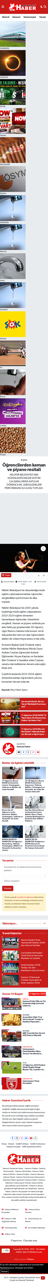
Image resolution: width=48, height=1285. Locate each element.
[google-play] (30, 1241)
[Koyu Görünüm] (42, 7)
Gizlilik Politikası (22, 1144)
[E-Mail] (19, 752)
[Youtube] (38, 752)
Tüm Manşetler (11, 1228)
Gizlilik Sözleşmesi (37, 1144)
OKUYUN (38, 1268)
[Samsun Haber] (8, 748)
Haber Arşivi (10, 1234)
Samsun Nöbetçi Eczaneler (10, 1211)
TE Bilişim (30, 1259)
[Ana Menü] (3, 7)
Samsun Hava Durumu (32, 1211)
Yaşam (42, 17)
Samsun (16, 17)
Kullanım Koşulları (14, 1147)
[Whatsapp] (35, 1138)
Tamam (4, 1271)
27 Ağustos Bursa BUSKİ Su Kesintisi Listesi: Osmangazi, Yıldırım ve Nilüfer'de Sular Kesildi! (11, 785)
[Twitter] (28, 752)
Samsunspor (29, 17)
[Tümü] (44, 923)
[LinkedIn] (26, 1138)
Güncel (5, 17)
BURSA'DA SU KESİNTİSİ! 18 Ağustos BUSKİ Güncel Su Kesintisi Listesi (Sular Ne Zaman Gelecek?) (35, 844)
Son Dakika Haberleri (36, 1228)
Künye (4, 1144)
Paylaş (7, 575)
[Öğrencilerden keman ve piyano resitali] (24, 558)
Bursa (24, 460)
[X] (17, 1138)
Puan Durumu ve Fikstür (33, 1220)
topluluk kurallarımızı (25, 897)
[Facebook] (23, 752)
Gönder (8, 888)
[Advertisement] (24, 518)
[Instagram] (33, 752)
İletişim (11, 1144)
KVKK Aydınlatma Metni (31, 1147)
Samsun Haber (8, 582)
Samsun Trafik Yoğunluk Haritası (9, 1220)
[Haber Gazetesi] (22, 7)
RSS (7, 1251)
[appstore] (16, 1241)
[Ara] (45, 7)
